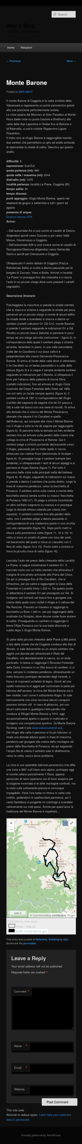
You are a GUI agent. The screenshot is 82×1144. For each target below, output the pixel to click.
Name (20, 1045)
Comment (21, 991)
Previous (13, 61)
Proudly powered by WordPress (41, 1135)
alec (65, 939)
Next (71, 61)
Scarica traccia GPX (19, 217)
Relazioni (26, 47)
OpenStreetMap (42, 915)
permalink (29, 943)
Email (20, 1067)
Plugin (71, 915)
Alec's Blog (20, 25)
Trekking (53, 939)
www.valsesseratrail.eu (46, 728)
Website (19, 1089)
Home (10, 47)
